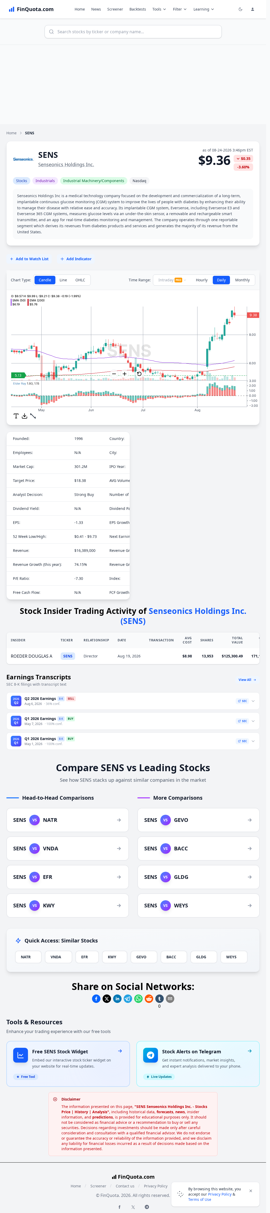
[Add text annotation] (16, 413)
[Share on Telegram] (128, 996)
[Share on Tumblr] (159, 996)
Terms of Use (199, 1199)
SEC (244, 698)
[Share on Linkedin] (117, 996)
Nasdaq (139, 180)
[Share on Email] (170, 996)
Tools (156, 9)
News (96, 9)
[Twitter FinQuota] (133, 1205)
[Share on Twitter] (107, 996)
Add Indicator (78, 258)
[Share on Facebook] (96, 996)
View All (245, 677)
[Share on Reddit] (149, 996)
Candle (45, 279)
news (180, 1109)
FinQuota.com (136, 1174)
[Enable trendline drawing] (33, 413)
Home (80, 9)
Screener (115, 9)
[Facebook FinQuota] (119, 1204)
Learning (201, 9)
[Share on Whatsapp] (138, 996)
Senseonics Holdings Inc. (66, 164)
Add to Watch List (32, 258)
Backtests (137, 9)
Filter (177, 9)
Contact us (125, 1183)
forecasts (165, 1109)
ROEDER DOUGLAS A (31, 654)
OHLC (80, 279)
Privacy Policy (155, 1183)
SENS (68, 653)
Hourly (202, 279)
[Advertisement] (135, 84)
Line (63, 279)
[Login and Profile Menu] (253, 9)
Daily (221, 279)
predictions (102, 1114)
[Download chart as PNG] (24, 413)
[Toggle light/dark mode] (240, 9)
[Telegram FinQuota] (147, 1204)
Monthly (242, 279)
